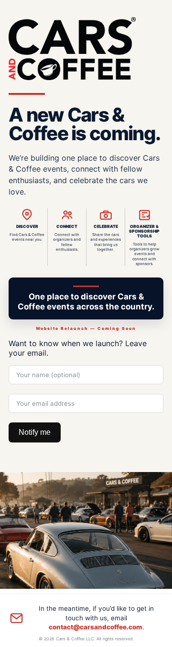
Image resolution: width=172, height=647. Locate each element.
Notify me (35, 432)
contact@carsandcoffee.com (95, 627)
